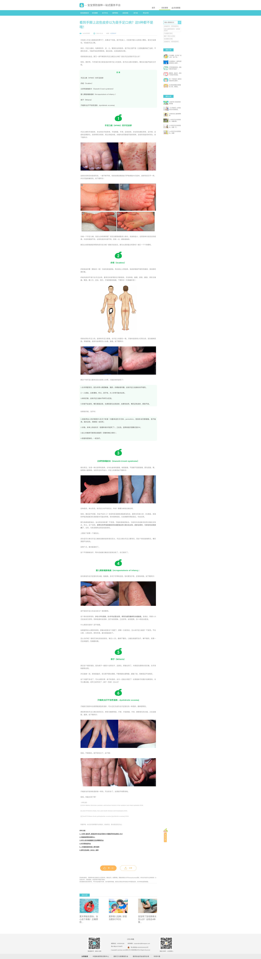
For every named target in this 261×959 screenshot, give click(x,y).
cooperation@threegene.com (142, 943)
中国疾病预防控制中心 (101, 956)
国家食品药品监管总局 (141, 956)
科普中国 (157, 956)
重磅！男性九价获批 (169, 36)
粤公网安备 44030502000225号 (139, 947)
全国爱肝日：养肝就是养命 (171, 26)
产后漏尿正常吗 (168, 33)
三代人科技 (130, 939)
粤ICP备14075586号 (116, 946)
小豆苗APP (113, 33)
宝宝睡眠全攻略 (168, 39)
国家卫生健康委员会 (121, 956)
